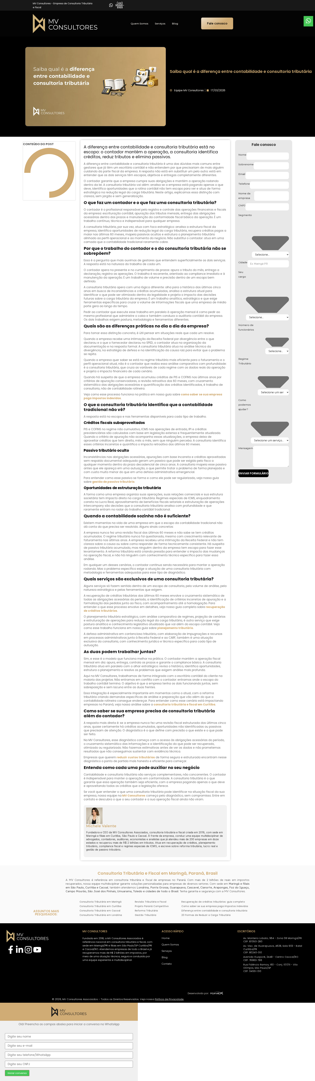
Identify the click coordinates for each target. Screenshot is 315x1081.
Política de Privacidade (169, 999)
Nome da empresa (244, 196)
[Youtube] (37, 950)
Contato (167, 963)
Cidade (242, 262)
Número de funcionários (246, 327)
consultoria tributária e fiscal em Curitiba (184, 704)
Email (241, 174)
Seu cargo (242, 274)
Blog (175, 23)
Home (166, 938)
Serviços (160, 23)
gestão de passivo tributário (113, 482)
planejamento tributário (175, 628)
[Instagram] (28, 950)
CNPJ (241, 205)
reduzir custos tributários (135, 757)
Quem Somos (139, 23)
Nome (242, 154)
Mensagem (245, 448)
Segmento (245, 215)
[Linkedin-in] (19, 950)
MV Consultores (133, 796)
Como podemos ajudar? (244, 405)
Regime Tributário (244, 361)
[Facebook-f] (11, 950)
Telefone (244, 183)
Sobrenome (246, 164)
